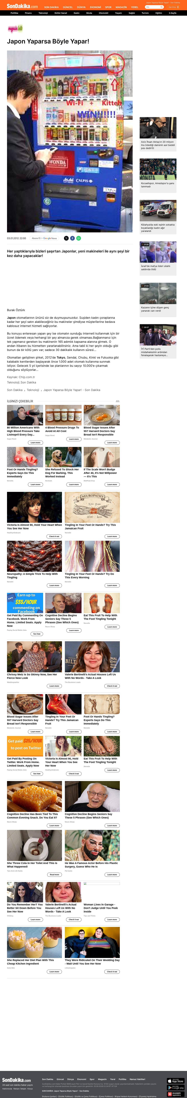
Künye (30, 1089)
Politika (14, 13)
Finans (28, 13)
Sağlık (132, 13)
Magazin (102, 1079)
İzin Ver (118, 22)
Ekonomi (81, 1079)
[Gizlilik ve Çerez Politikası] (86, 1096)
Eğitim (159, 13)
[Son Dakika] (22, 6)
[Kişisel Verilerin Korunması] (126, 1096)
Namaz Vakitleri (137, 1079)
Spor (92, 1079)
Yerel (112, 1079)
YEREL (134, 7)
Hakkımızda (7, 1089)
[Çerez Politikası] (106, 1096)
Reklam (16, 1089)
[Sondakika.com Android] (176, 1087)
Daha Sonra (100, 22)
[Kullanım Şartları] (49, 1096)
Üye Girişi (172, 7)
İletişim (23, 1089)
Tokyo (61, 357)
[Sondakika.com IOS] (176, 1081)
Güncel (60, 1079)
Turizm (145, 13)
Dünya (70, 1079)
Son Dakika (47, 1079)
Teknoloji (43, 13)
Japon (11, 317)
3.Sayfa (172, 13)
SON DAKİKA (51, 7)
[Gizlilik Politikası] (65, 1096)
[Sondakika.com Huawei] (176, 1094)
